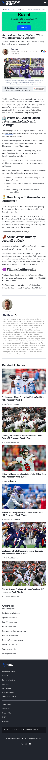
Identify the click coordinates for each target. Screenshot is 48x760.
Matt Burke (14, 49)
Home (5, 9)
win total (20, 285)
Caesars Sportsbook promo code (14, 631)
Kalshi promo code (9, 654)
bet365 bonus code (9, 626)
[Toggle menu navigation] (45, 3)
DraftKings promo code (10, 644)
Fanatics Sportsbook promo (12, 640)
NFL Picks (21, 9)
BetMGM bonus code (9, 622)
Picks (12, 9)
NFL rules (9, 133)
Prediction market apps (11, 613)
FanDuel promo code (10, 635)
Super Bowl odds (16, 275)
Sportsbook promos (9, 617)
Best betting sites (8, 608)
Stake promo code (9, 649)
